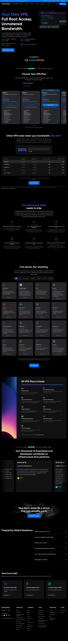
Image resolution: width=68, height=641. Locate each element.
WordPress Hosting (19, 617)
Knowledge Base (45, 0)
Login (57, 3)
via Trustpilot (22, 478)
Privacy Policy (40, 612)
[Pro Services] (45, 3)
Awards (28, 630)
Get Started (63, 3)
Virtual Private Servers (20, 623)
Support (53, 0)
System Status (52, 614)
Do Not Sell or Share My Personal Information (43, 626)
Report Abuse (41, 614)
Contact (51, 610)
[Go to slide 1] (33, 125)
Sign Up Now (11, 104)
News (50, 0)
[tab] (16, 278)
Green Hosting (30, 622)
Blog (28, 614)
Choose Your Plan (8, 50)
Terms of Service (41, 616)
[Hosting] (28, 3)
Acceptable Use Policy (5, 188)
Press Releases (30, 626)
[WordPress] (23, 3)
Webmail (62, 612)
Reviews (28, 628)
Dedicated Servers (19, 625)
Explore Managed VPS (40, 434)
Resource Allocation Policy (12, 188)
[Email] (38, 3)
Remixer (17, 610)
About (28, 610)
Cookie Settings (43, 623)
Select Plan (8, 297)
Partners (29, 624)
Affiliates (29, 612)
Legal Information (41, 610)
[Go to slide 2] (35, 125)
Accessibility (40, 618)
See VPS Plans (34, 183)
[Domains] (34, 3)
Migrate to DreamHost (20, 619)
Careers (28, 616)
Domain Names (19, 627)
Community (29, 618)
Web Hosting (18, 621)
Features (18, 629)
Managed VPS (18, 612)
